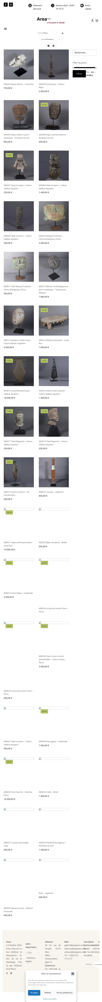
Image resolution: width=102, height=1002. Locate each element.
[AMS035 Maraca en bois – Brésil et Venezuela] (19, 881)
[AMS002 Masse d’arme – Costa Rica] (19, 64)
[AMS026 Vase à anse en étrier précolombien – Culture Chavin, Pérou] (54, 637)
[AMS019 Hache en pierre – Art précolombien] (19, 472)
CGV (30, 952)
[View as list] (53, 45)
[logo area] (50, 17)
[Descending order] (62, 33)
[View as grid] (48, 45)
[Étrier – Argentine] (54, 874)
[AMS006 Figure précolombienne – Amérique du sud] (54, 115)
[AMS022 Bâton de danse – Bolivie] (54, 523)
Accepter (34, 993)
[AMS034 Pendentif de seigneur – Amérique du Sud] (54, 823)
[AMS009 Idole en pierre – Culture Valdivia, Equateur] (19, 216)
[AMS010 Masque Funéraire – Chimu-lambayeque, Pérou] (54, 216)
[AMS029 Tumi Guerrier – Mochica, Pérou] (19, 772)
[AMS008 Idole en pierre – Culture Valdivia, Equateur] (54, 166)
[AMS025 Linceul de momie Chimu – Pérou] (19, 654)
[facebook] (6, 5)
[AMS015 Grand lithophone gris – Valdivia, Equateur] (19, 371)
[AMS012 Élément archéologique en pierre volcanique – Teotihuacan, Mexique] (54, 267)
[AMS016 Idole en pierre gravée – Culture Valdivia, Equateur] (54, 371)
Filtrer (79, 73)
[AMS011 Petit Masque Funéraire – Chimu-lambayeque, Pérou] (19, 267)
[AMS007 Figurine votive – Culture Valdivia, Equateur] (19, 166)
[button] (73, 973)
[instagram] (11, 5)
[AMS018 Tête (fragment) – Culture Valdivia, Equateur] (54, 422)
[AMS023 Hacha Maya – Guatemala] (19, 573)
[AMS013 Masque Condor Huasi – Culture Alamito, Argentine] (19, 321)
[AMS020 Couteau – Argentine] (54, 472)
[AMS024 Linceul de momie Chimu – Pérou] (54, 581)
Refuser (48, 993)
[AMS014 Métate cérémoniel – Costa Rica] (54, 321)
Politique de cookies (50, 999)
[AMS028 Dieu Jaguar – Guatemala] (54, 722)
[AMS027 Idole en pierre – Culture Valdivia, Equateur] (19, 722)
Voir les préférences (64, 993)
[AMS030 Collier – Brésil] (54, 772)
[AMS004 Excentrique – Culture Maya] (54, 64)
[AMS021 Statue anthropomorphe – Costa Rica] (19, 523)
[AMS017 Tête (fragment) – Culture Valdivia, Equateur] (19, 422)
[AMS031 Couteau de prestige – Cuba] (19, 823)
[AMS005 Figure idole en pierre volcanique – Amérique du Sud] (19, 115)
